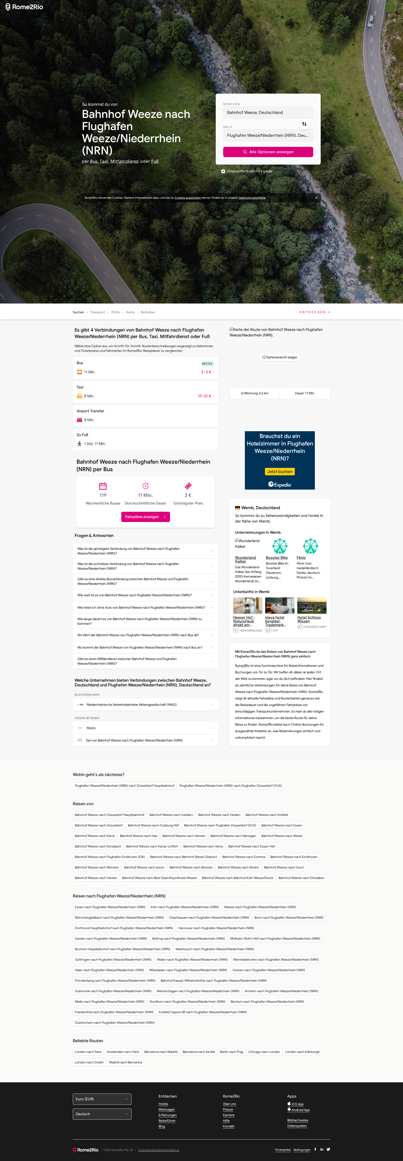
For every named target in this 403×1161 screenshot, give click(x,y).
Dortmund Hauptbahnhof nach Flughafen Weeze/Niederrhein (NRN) (124, 928)
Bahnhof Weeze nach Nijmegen (233, 836)
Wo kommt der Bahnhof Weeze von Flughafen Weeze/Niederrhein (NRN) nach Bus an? (139, 647)
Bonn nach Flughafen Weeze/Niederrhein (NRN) (289, 917)
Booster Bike (277, 557)
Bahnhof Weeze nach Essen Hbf (251, 846)
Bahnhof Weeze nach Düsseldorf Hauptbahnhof (109, 815)
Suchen (78, 312)
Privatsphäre (283, 1149)
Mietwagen (167, 1109)
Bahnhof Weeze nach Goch (284, 867)
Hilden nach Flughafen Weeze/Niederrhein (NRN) (192, 959)
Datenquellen (297, 1126)
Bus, (94, 161)
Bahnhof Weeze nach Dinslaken (301, 878)
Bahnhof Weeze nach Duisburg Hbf (153, 825)
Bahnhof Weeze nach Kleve (95, 836)
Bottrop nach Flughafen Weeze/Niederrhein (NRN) (188, 938)
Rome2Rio (242, 665)
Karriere (229, 1115)
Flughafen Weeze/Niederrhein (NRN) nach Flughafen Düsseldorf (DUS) (231, 785)
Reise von (231, 104)
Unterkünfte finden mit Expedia (249, 171)
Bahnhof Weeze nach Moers (238, 867)
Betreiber (148, 312)
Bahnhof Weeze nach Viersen (184, 836)
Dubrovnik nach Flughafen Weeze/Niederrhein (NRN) (113, 991)
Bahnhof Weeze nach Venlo (203, 846)
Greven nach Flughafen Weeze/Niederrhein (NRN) (269, 970)
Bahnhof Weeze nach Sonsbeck (98, 846)
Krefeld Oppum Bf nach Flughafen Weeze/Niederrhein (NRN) (203, 1012)
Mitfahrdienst (125, 161)
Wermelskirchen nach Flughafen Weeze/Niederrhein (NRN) (276, 959)
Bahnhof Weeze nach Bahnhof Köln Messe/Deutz (237, 878)
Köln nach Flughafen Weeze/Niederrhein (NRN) (185, 907)
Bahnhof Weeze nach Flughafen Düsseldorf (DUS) (220, 825)
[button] (268, 152)
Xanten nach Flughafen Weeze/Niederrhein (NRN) (111, 938)
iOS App (297, 1104)
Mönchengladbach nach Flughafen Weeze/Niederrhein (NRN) (119, 917)
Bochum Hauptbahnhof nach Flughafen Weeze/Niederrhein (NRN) (122, 949)
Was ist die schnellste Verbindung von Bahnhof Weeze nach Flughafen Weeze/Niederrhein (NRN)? (128, 566)
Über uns (229, 1104)
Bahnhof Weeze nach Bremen (191, 867)
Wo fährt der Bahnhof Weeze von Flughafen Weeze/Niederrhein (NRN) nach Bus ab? (138, 635)
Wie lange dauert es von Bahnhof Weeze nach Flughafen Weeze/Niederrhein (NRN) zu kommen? (139, 621)
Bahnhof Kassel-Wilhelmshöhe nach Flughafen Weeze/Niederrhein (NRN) (214, 980)
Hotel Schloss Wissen (309, 619)
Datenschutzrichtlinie (252, 197)
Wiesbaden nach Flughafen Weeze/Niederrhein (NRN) (188, 970)
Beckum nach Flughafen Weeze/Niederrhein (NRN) (267, 1001)
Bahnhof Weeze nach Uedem (219, 815)
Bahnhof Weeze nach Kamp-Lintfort (152, 846)
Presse (228, 1109)
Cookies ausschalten (188, 197)
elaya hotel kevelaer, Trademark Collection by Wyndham (276, 625)
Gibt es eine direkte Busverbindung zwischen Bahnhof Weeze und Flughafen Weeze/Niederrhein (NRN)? (132, 581)
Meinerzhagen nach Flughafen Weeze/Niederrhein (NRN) (198, 991)
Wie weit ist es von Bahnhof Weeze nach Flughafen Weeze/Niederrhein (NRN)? (134, 595)
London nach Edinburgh (302, 1052)
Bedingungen (302, 1149)
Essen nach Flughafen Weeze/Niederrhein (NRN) (110, 907)
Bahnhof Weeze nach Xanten (96, 878)
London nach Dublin (89, 1062)
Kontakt (228, 1126)
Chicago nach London (264, 1052)
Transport (97, 312)
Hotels (163, 1104)
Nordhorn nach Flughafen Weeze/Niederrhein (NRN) (188, 1001)
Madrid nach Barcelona (125, 1062)
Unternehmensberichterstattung (158, 1150)
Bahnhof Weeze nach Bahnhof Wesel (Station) (183, 857)
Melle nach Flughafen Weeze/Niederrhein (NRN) (110, 1001)
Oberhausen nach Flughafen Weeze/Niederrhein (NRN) (209, 917)
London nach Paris (88, 1052)
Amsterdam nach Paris (123, 1052)
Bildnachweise (297, 1120)
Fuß (155, 161)
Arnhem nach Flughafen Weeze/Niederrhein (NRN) (281, 991)
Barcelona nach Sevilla (199, 1052)
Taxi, (104, 161)
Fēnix (301, 557)
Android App (300, 1110)
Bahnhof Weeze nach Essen (281, 825)
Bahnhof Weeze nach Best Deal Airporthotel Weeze (159, 878)
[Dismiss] (316, 198)
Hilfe (226, 1121)
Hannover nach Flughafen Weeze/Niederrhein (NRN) (216, 928)
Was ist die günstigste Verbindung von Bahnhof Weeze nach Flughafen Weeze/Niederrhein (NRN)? (128, 551)
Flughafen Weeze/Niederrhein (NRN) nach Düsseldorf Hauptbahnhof (124, 785)
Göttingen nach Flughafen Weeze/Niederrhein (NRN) (113, 959)
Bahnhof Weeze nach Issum (144, 867)
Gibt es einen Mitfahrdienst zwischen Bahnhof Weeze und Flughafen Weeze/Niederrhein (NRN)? (127, 661)
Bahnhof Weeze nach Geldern (171, 815)
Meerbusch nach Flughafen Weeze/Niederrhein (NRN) (215, 949)
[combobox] (268, 112)
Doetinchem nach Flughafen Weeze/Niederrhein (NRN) (115, 1022)
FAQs (115, 312)
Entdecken (313, 312)
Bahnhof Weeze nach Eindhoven (293, 857)
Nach (228, 127)
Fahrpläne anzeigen (142, 517)
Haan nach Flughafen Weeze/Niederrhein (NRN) (109, 970)
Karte (130, 312)
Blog (162, 1126)
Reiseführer (167, 1121)
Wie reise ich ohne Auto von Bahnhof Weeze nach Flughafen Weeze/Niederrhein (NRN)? (141, 607)
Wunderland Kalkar (245, 559)
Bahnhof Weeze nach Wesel (281, 836)
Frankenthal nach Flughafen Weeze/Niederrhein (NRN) (114, 1012)
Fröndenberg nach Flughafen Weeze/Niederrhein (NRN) (115, 980)
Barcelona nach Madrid (160, 1052)
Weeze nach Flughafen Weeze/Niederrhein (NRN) (260, 907)
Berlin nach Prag (231, 1052)
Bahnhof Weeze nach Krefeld (267, 815)
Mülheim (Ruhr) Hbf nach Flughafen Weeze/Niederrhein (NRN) (275, 938)
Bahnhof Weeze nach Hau (138, 836)
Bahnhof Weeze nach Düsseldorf (99, 825)
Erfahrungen (168, 1115)
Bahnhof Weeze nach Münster (97, 867)
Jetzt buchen (279, 471)
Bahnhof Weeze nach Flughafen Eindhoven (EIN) (110, 857)
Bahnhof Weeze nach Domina (243, 857)
